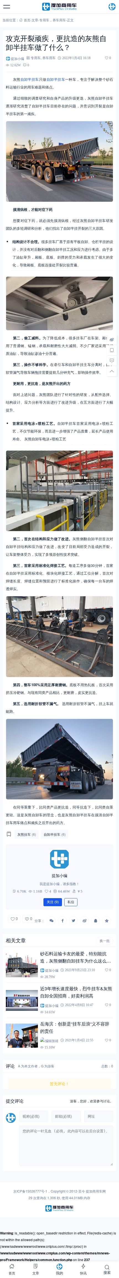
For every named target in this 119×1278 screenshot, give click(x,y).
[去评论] (112, 361)
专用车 (44, 19)
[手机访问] (112, 350)
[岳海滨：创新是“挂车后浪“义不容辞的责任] (22, 1036)
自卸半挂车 (29, 79)
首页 (27, 19)
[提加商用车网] (59, 6)
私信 (71, 902)
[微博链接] (112, 340)
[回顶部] (112, 371)
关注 (53, 902)
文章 (35, 19)
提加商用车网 (96, 1191)
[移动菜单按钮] (7, 6)
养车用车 (59, 19)
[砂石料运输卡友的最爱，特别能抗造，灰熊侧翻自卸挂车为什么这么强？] (22, 965)
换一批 (105, 941)
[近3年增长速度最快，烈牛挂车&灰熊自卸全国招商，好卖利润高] (22, 1000)
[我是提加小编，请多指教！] (59, 859)
